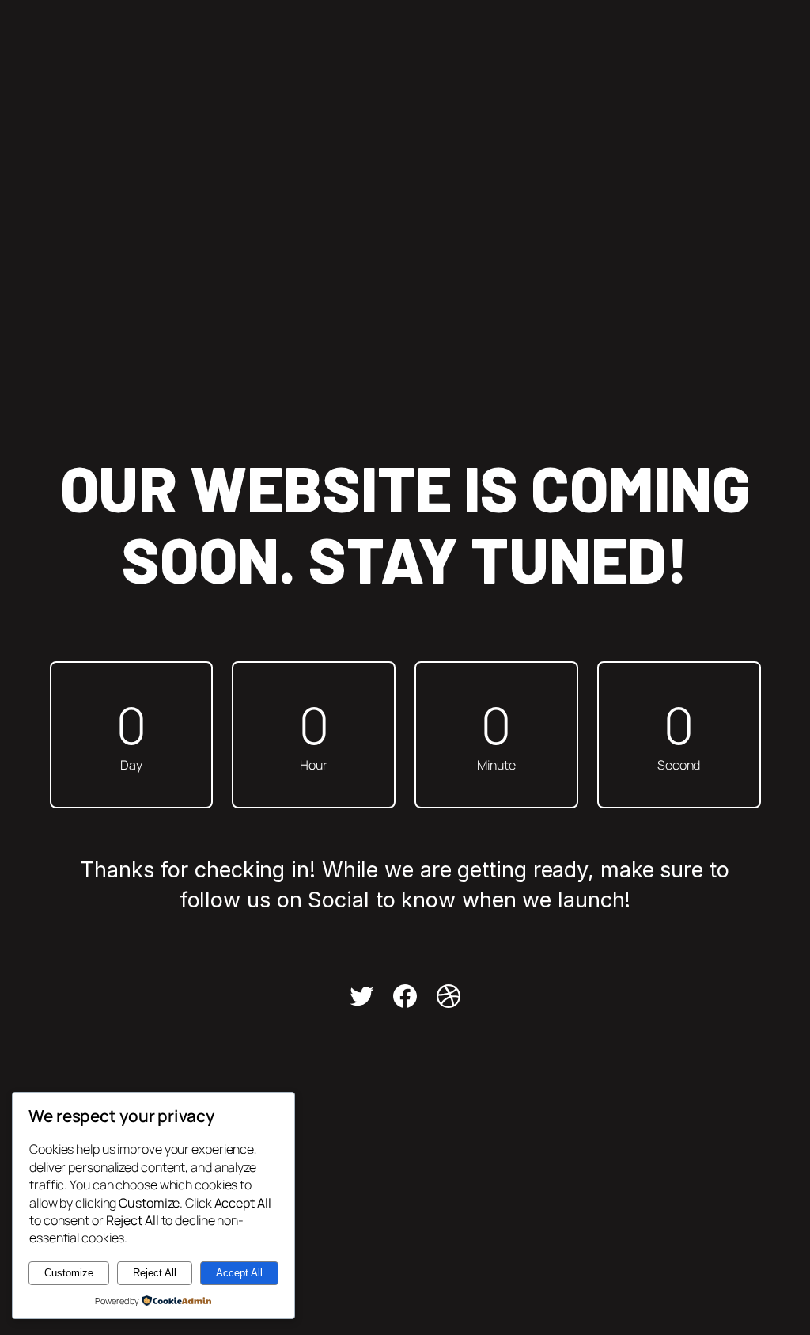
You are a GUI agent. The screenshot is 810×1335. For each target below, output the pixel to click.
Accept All (239, 1273)
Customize (68, 1273)
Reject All (154, 1273)
